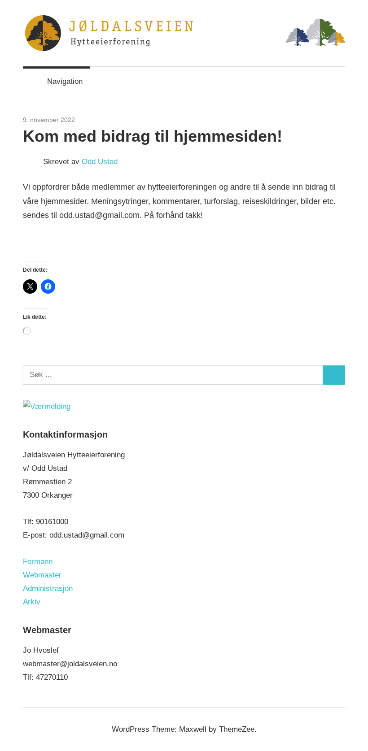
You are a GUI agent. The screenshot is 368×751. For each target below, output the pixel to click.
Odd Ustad (100, 161)
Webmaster (42, 575)
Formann (38, 561)
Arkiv (31, 602)
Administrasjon (48, 588)
